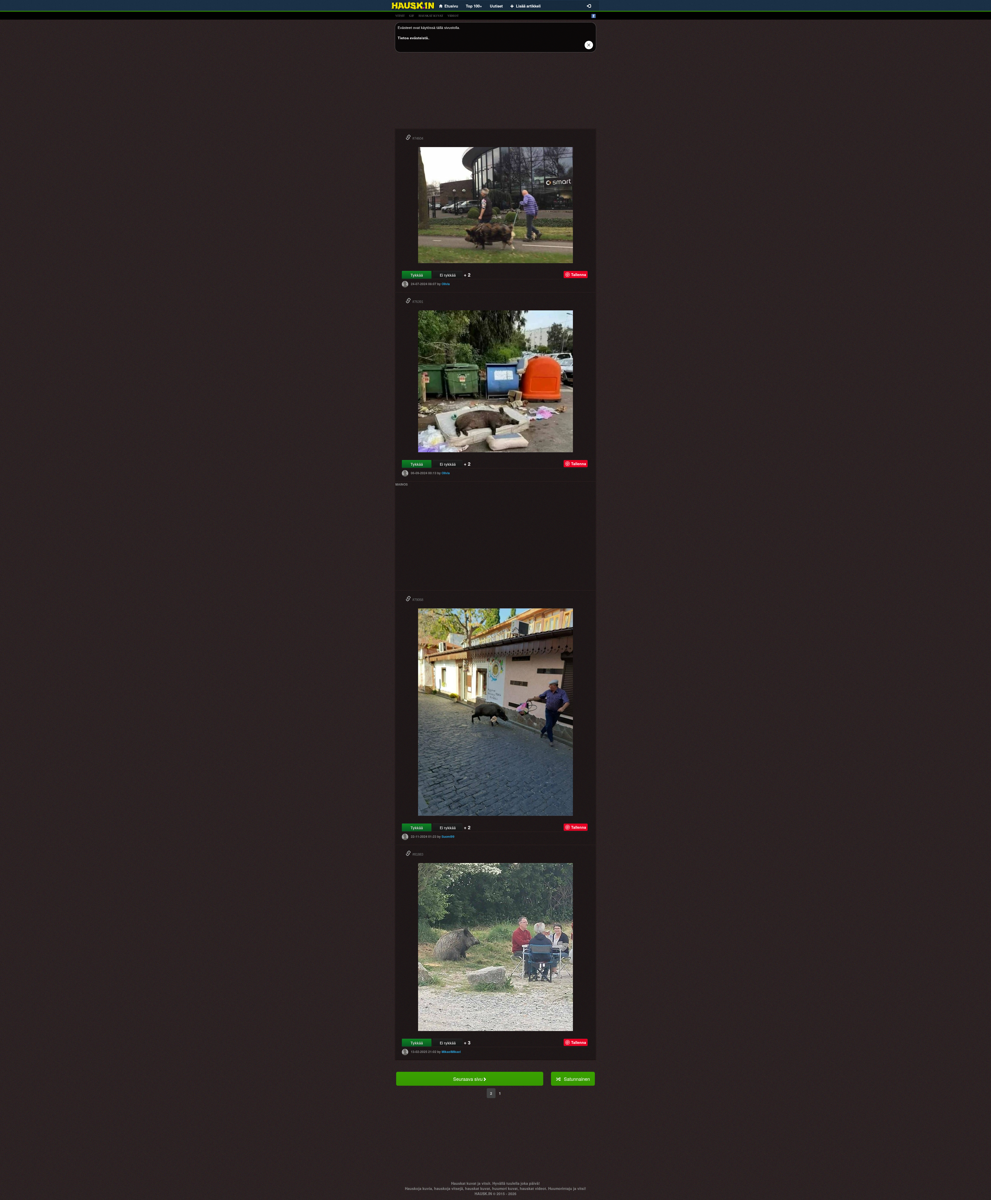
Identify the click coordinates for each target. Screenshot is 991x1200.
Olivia (446, 283)
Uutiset (496, 6)
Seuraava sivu (468, 1078)
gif (411, 15)
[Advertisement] (495, 92)
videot (453, 15)
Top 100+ (474, 6)
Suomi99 (448, 836)
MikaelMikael (451, 1051)
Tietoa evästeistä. (413, 38)
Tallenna (578, 274)
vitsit (400, 15)
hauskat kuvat (431, 15)
